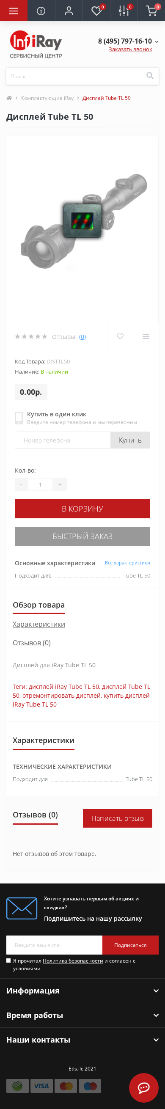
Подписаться (130, 945)
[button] (68, 10)
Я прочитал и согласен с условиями (74, 964)
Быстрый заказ (82, 536)
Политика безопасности (73, 960)
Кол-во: (25, 470)
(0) (82, 337)
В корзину (82, 509)
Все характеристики (127, 562)
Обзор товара (39, 605)
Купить (130, 440)
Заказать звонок (130, 49)
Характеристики (39, 624)
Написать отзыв (117, 818)
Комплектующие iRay (47, 98)
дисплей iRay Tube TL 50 (64, 686)
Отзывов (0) (32, 642)
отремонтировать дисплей (61, 695)
